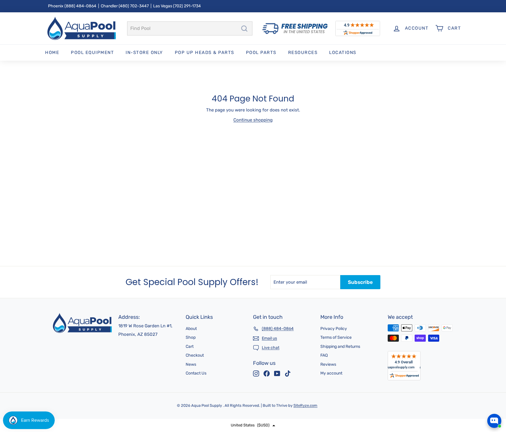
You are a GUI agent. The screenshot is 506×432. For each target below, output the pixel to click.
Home (52, 52)
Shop (191, 337)
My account (331, 373)
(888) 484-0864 (80, 6)
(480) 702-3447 (134, 6)
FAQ (324, 355)
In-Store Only (144, 52)
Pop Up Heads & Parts (204, 52)
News (191, 364)
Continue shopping (253, 120)
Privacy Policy (333, 328)
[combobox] (189, 28)
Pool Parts (261, 52)
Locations (342, 52)
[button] (253, 425)
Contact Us (196, 373)
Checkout (195, 355)
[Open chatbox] (494, 421)
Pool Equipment (92, 52)
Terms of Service (336, 337)
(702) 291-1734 (187, 6)
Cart (190, 346)
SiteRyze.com (305, 405)
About (191, 328)
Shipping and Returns (340, 346)
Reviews (328, 364)
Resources (303, 52)
